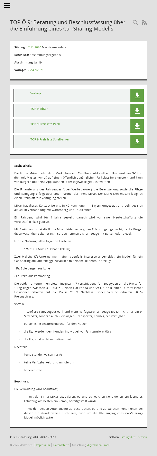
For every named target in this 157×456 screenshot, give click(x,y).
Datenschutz (61, 445)
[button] (137, 95)
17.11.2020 (33, 47)
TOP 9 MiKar (39, 109)
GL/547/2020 (35, 70)
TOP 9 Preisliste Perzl (45, 124)
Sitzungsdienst (134, 437)
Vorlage (35, 93)
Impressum (43, 445)
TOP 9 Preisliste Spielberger (49, 139)
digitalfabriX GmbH (98, 445)
